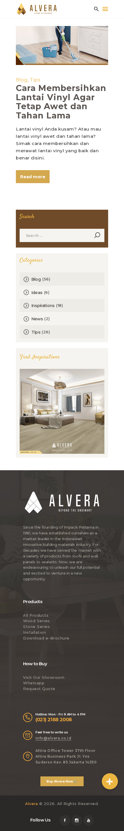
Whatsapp (33, 683)
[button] (110, 781)
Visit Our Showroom (43, 677)
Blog (21, 80)
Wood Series (36, 620)
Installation (34, 632)
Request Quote (39, 688)
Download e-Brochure (46, 638)
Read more (32, 176)
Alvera (31, 803)
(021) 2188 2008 (53, 719)
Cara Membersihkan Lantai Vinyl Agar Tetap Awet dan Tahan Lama (61, 101)
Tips (35, 80)
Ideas (36, 292)
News (37, 318)
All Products (35, 615)
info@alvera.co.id (53, 738)
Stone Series (36, 626)
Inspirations (43, 305)
